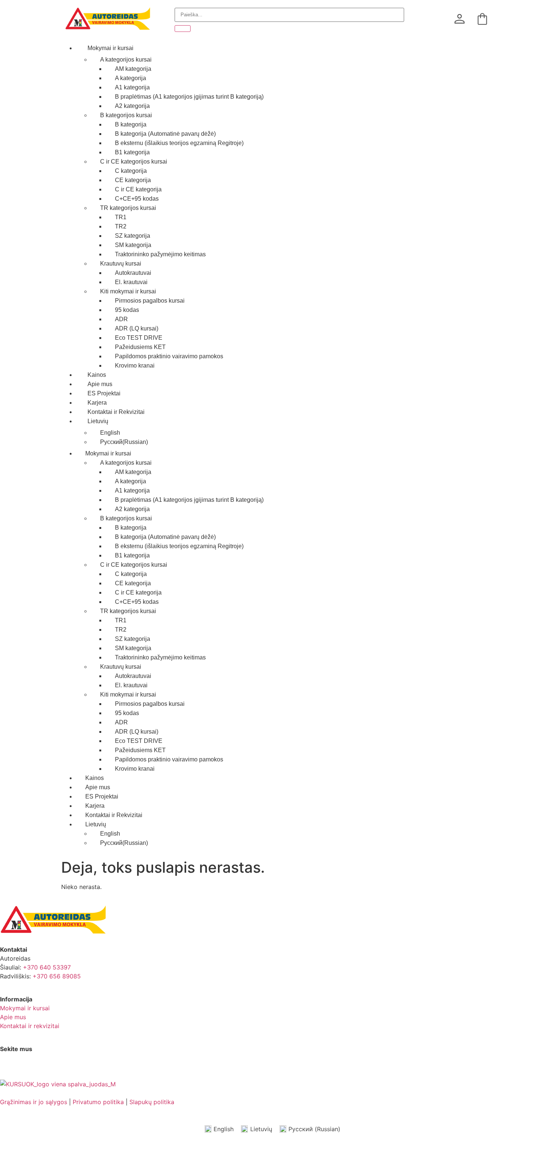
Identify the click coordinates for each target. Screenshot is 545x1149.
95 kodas (127, 310)
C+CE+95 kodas (137, 198)
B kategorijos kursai (126, 115)
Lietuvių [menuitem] (261, 1129)
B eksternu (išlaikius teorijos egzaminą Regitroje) (179, 143)
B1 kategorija (132, 152)
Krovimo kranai (135, 365)
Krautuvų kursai (120, 263)
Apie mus (99, 384)
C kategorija (131, 171)
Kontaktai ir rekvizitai (29, 1026)
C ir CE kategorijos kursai (133, 161)
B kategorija (130, 124)
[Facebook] (9, 1068)
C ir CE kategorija (138, 189)
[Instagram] (29, 1068)
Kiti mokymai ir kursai (128, 291)
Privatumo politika (98, 1102)
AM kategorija (133, 69)
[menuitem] (280, 421)
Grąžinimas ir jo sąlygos (33, 1102)
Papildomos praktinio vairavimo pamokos (169, 356)
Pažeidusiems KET (140, 347)
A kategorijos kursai (126, 59)
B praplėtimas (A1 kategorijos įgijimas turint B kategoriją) (189, 96)
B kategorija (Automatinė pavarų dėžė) (165, 134)
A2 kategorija (132, 106)
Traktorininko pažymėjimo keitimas (160, 254)
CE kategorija (133, 180)
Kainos (96, 375)
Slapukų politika (151, 1102)
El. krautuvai (131, 282)
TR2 (120, 226)
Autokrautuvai (133, 273)
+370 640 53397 (47, 967)
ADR (121, 319)
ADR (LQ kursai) (136, 328)
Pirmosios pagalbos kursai (150, 300)
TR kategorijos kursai (128, 208)
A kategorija (130, 78)
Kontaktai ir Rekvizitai (116, 412)
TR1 (120, 217)
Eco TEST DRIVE (138, 338)
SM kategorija (133, 245)
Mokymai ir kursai (110, 48)
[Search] (183, 28)
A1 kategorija (132, 87)
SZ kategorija (132, 236)
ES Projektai (103, 393)
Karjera (97, 402)
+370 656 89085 (57, 976)
